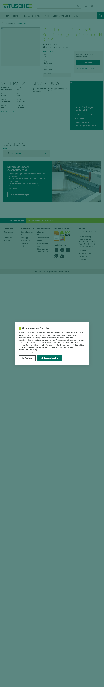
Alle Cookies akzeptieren (50, 358)
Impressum (22, 353)
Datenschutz (30, 353)
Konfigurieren (27, 358)
